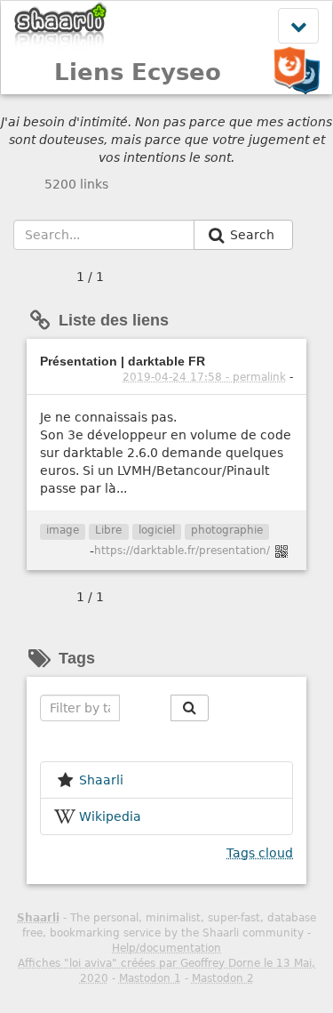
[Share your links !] (60, 25)
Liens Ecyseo (137, 72)
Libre (108, 530)
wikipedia (110, 816)
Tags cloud (259, 853)
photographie (227, 530)
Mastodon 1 (150, 978)
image (62, 530)
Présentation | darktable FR (122, 361)
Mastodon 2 (223, 978)
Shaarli (38, 918)
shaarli (101, 780)
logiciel (157, 530)
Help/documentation (166, 948)
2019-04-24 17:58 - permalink (204, 377)
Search (253, 235)
